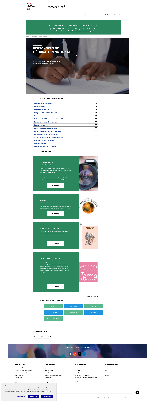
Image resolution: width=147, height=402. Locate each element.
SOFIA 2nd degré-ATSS (73, 312)
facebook (70, 354)
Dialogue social (39, 107)
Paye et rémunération (41, 125)
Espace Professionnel (80, 372)
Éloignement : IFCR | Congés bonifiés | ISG (48, 119)
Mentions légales (104, 397)
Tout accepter (47, 396)
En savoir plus (55, 185)
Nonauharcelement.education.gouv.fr (53, 375)
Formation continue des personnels (46, 122)
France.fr (47, 382)
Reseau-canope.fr (19, 377)
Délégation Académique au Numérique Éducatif (86, 377)
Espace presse (78, 370)
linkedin (84, 354)
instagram (75, 354)
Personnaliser (21, 396)
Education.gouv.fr (19, 368)
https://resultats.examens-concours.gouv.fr (81, 31)
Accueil (27, 36)
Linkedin (107, 375)
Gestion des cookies (128, 397)
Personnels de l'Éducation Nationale (42, 336)
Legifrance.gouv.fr (49, 377)
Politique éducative (72, 14)
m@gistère (93, 312)
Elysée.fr (47, 368)
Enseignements (48, 14)
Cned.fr (16, 380)
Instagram (107, 372)
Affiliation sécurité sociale (43, 104)
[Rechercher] (114, 14)
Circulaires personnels (85, 14)
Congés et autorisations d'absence (46, 113)
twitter (80, 354)
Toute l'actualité (78, 368)
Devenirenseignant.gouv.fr (21, 372)
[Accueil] (33, 6)
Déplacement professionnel (43, 116)
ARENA (53, 306)
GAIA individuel (73, 306)
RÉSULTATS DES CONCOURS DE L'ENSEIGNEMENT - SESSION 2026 (79, 25)
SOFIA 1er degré (53, 312)
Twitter (106, 370)
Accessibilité (119, 14)
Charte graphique (40, 143)
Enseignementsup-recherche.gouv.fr (23, 370)
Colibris (94, 306)
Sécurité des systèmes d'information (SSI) (48, 137)
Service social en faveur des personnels (47, 131)
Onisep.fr (17, 382)
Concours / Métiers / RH (60, 14)
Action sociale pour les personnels (45, 134)
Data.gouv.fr (48, 380)
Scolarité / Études (37, 14)
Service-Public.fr (48, 372)
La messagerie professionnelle (53, 318)
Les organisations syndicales (44, 140)
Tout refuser (34, 396)
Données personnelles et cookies (42, 390)
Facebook (107, 368)
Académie (28, 14)
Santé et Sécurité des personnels (45, 128)
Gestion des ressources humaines (45, 146)
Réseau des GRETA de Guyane (82, 375)
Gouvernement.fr (49, 370)
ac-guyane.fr (57, 6)
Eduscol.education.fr (19, 375)
